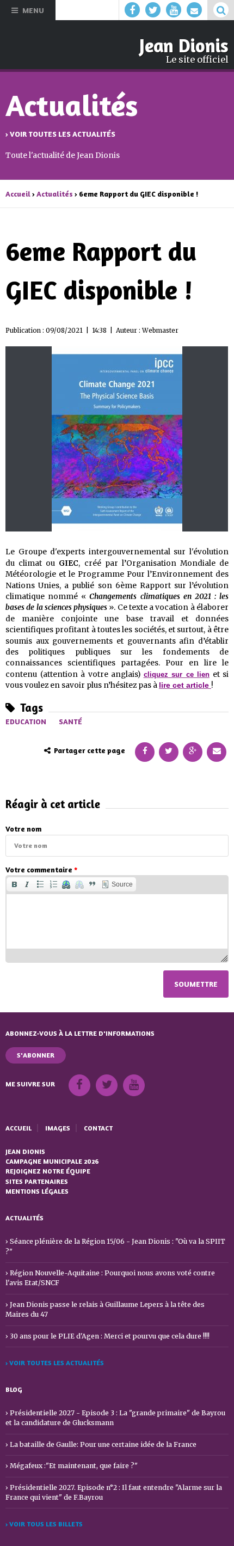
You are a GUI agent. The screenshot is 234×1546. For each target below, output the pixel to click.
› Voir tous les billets (44, 1524)
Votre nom (23, 828)
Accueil (17, 194)
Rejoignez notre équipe (47, 1171)
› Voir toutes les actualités (60, 134)
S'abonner (35, 1055)
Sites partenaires (36, 1181)
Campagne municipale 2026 (52, 1161)
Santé (70, 721)
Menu (33, 10)
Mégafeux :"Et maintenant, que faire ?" (74, 1466)
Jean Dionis (184, 45)
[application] (117, 919)
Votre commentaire (41, 869)
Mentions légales (37, 1191)
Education (25, 721)
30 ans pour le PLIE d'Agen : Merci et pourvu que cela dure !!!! (110, 1336)
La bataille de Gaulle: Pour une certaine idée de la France (103, 1444)
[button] (14, 884)
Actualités (54, 194)
